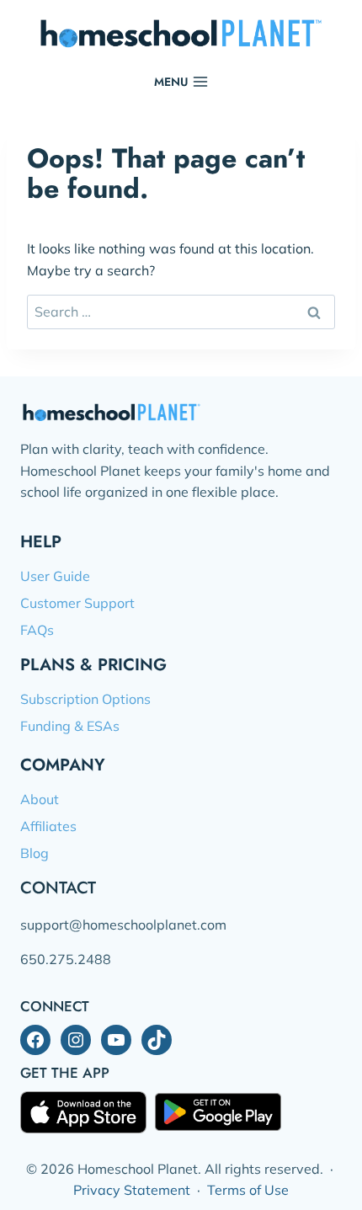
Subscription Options (85, 698)
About (39, 799)
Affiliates (48, 826)
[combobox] (181, 311)
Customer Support (77, 602)
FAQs (37, 629)
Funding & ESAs (70, 725)
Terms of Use (248, 1189)
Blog (34, 853)
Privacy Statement (131, 1189)
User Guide (55, 576)
